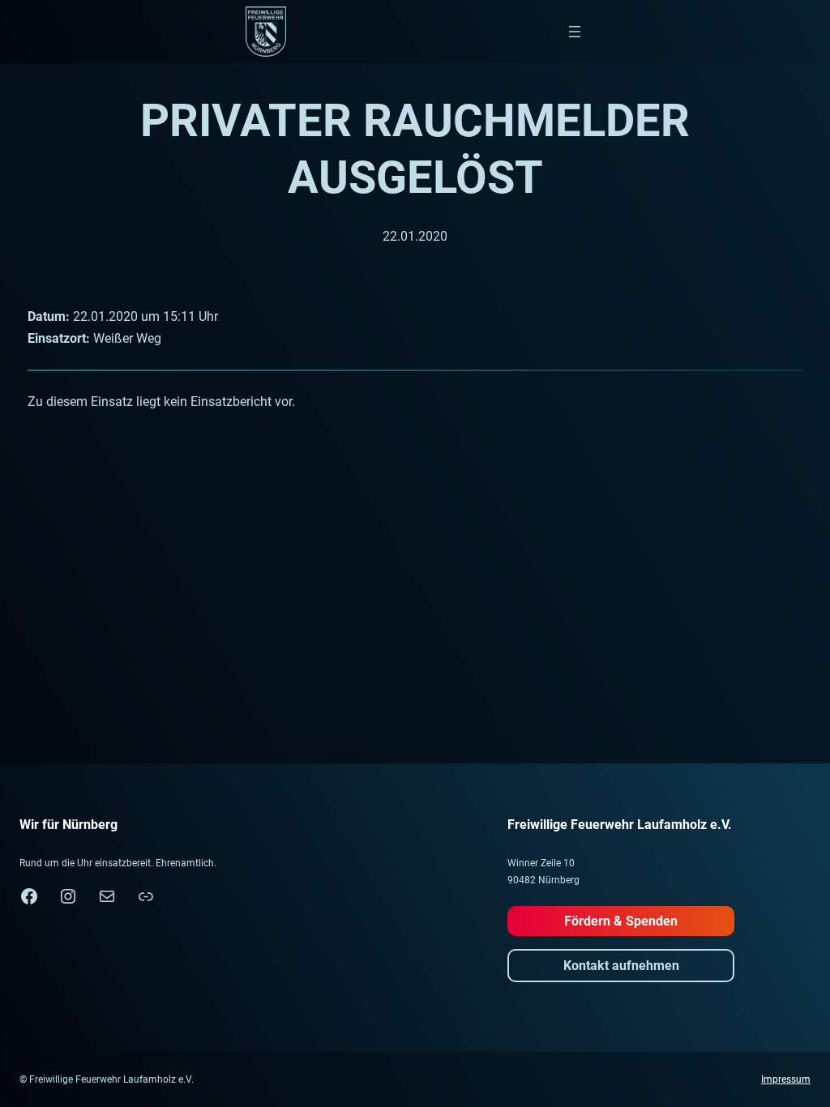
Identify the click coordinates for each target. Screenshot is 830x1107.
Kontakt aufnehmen (621, 965)
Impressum (786, 1079)
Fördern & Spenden (621, 921)
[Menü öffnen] (574, 31)
